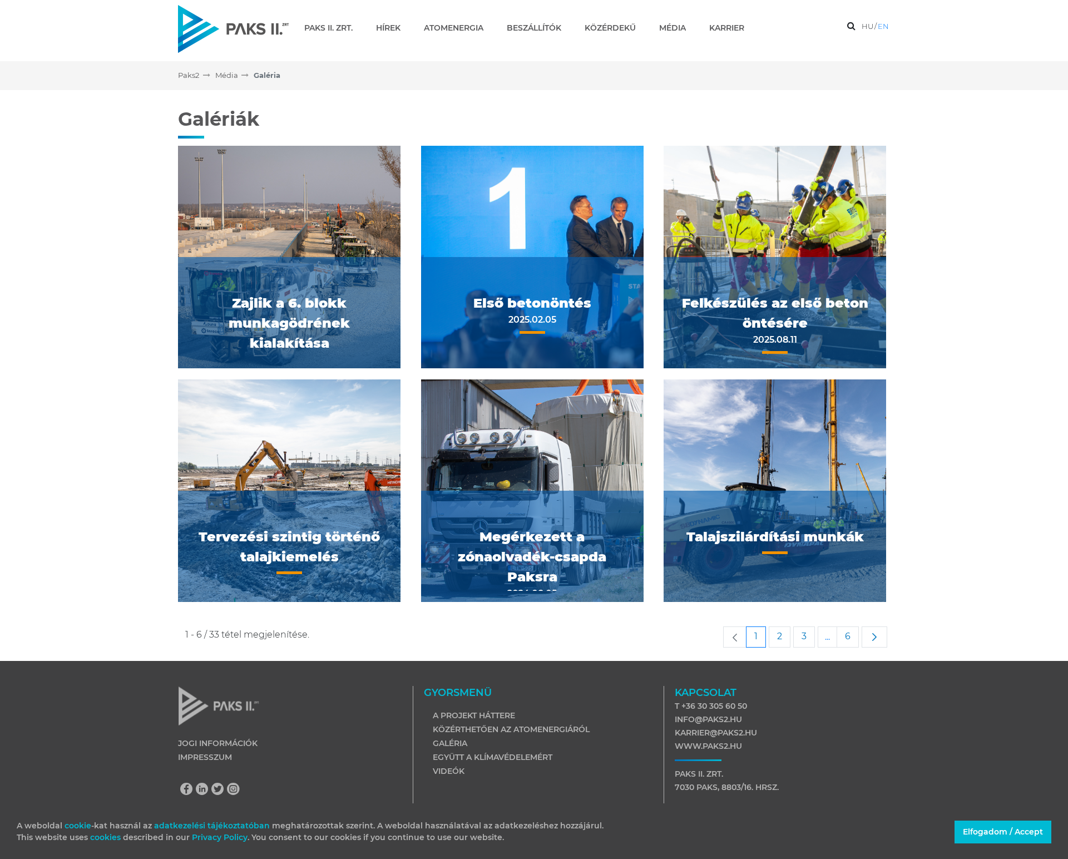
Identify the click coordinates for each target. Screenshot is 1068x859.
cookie (78, 826)
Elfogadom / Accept (1003, 832)
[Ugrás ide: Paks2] (233, 29)
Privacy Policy (220, 837)
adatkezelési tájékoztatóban (212, 826)
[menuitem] (333, 28)
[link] (734, 637)
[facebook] (189, 790)
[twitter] (220, 790)
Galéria (450, 743)
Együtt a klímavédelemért (492, 757)
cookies (106, 837)
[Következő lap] (874, 637)
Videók (448, 771)
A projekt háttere (474, 715)
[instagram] (234, 790)
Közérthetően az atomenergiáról (511, 729)
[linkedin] (205, 790)
